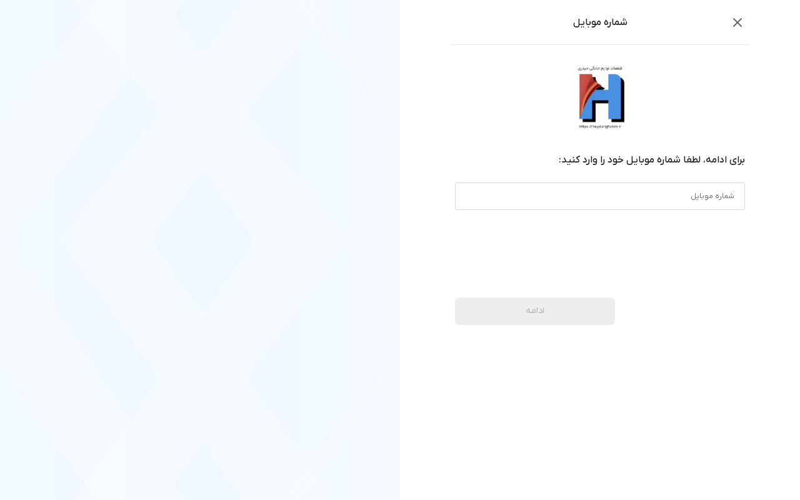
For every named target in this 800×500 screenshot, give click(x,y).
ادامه (535, 311)
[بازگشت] (737, 22)
